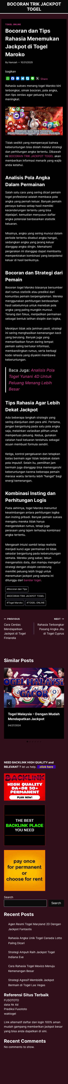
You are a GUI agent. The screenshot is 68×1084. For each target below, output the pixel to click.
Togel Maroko (15, 602)
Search (8, 897)
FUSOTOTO (11, 1000)
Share (44, 79)
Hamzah (13, 62)
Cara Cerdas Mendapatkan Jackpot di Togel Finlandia (15, 629)
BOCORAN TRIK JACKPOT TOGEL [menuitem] (31, 156)
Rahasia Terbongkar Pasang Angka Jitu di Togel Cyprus (50, 626)
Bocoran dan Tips (17, 589)
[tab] (27, 741)
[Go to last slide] (9, 703)
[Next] (58, 703)
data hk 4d (11, 1004)
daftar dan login (33, 1022)
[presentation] (34, 688)
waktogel (10, 1013)
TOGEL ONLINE (13, 24)
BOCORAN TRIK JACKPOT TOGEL (25, 596)
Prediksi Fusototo (15, 1009)
